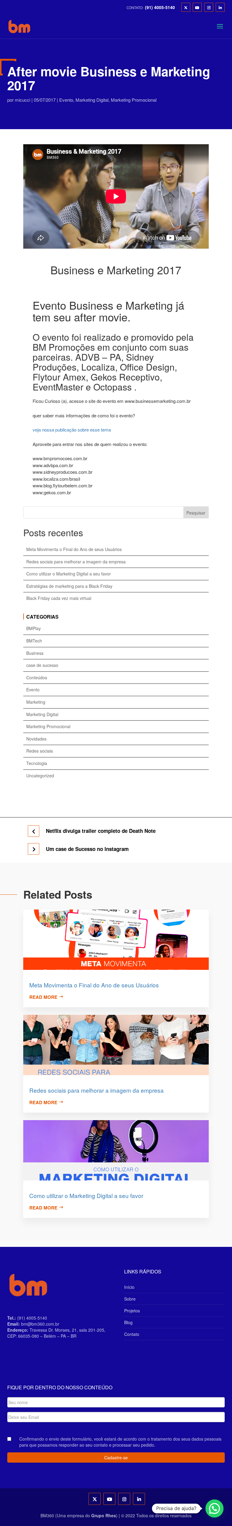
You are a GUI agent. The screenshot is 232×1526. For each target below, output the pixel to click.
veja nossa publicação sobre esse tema (72, 429)
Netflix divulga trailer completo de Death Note (101, 831)
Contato (131, 1334)
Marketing (35, 702)
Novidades (36, 739)
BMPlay (33, 628)
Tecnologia (36, 763)
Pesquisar (195, 513)
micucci (22, 100)
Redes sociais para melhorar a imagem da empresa (76, 562)
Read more (43, 997)
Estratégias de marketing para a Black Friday (69, 586)
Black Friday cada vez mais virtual (58, 598)
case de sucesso (42, 665)
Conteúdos (36, 677)
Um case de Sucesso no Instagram (87, 849)
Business (35, 653)
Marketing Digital (92, 100)
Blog (128, 1322)
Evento (66, 100)
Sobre (130, 1299)
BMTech (34, 641)
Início (129, 1287)
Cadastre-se (116, 1457)
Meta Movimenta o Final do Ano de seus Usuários (74, 549)
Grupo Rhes (103, 1515)
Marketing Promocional (133, 100)
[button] (214, 1508)
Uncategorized (40, 776)
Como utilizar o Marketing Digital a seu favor (68, 574)
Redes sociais (39, 751)
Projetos (132, 1311)
